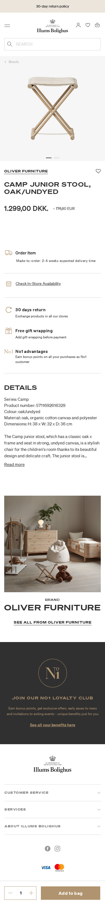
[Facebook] (47, 848)
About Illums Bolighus (32, 826)
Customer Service (26, 792)
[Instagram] (57, 848)
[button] (49, 158)
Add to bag (71, 893)
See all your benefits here (52, 724)
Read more (14, 464)
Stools (14, 61)
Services (15, 809)
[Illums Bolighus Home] (52, 25)
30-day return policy (52, 6)
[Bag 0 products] (97, 24)
